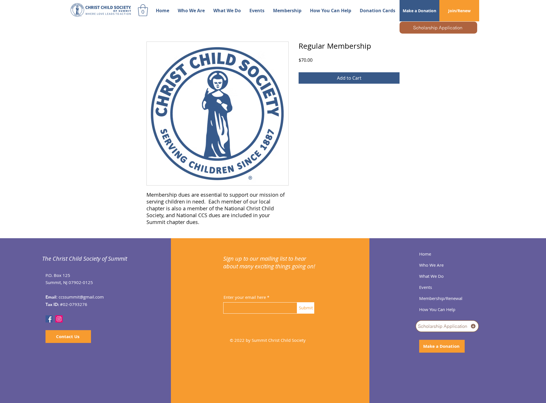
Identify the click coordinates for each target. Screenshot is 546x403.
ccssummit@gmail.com (81, 297)
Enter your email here (245, 297)
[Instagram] (59, 318)
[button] (143, 10)
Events (425, 287)
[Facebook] (49, 318)
